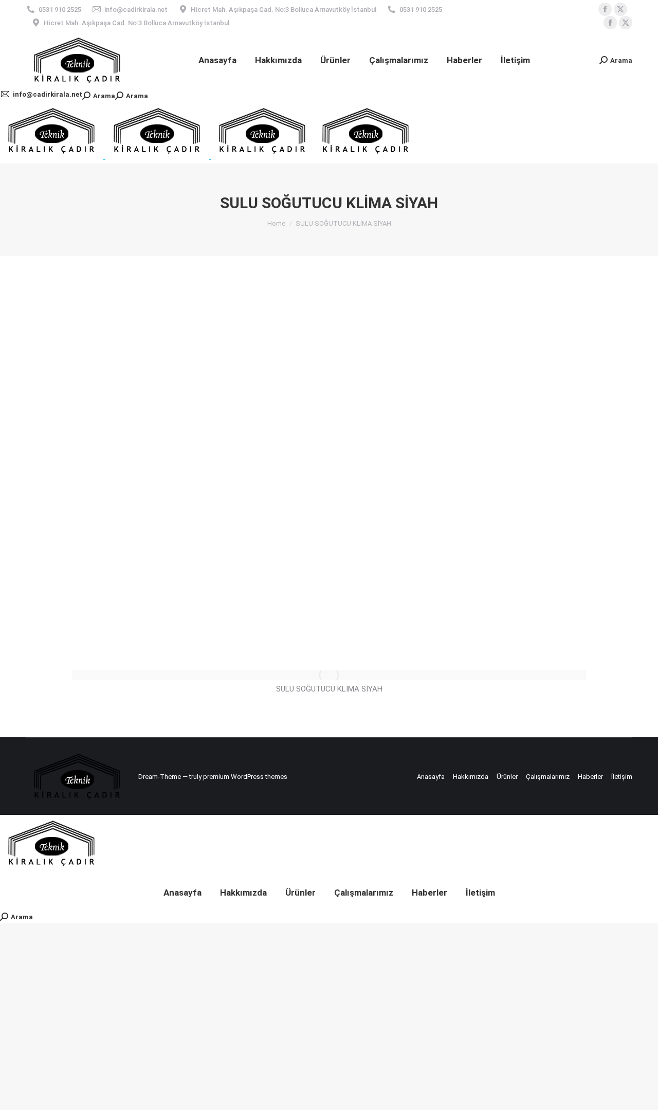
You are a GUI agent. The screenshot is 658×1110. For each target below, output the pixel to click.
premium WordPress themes (245, 776)
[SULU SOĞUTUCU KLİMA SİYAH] (329, 675)
